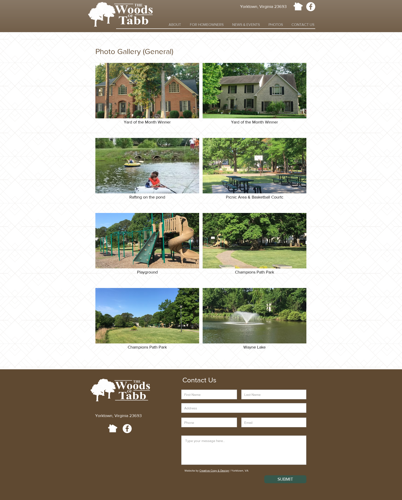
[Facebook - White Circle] (310, 6)
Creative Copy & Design (214, 470)
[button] (174, 24)
